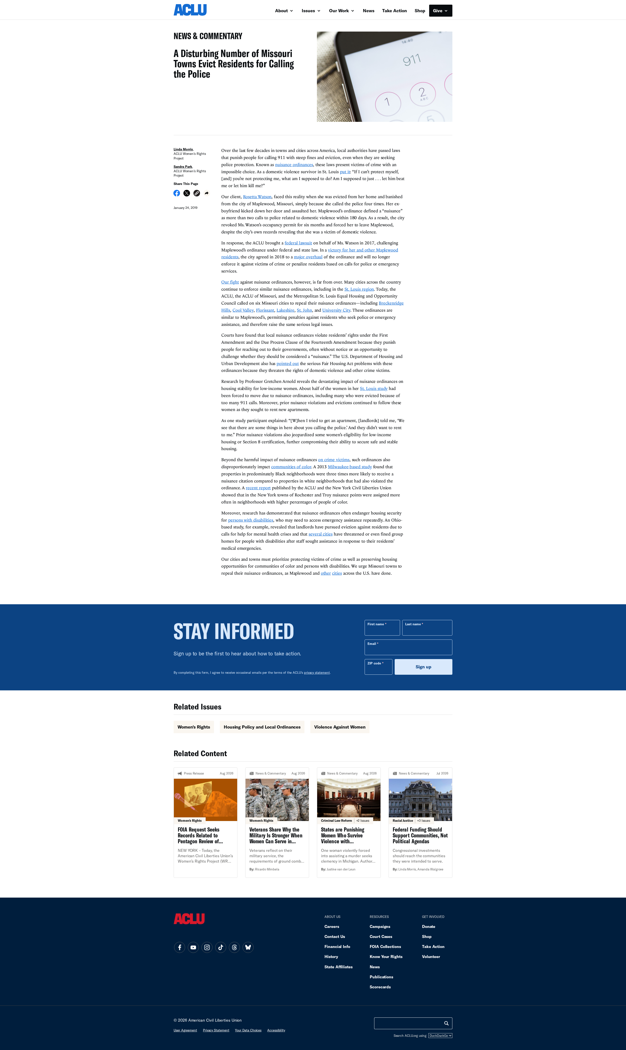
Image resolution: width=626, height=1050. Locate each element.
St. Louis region (359, 289)
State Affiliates (338, 966)
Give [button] (438, 10)
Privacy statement (216, 1030)
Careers (331, 926)
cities (337, 573)
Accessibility (276, 1030)
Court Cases (381, 936)
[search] (446, 1023)
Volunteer (431, 956)
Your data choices (248, 1030)
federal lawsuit (298, 243)
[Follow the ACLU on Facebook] (179, 947)
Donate (428, 926)
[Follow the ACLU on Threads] (234, 947)
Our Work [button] (339, 10)
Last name (413, 624)
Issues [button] (309, 10)
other (326, 573)
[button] (196, 194)
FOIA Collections (385, 946)
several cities (321, 534)
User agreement (185, 1030)
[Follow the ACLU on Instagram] (207, 947)
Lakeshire (285, 310)
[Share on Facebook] (176, 194)
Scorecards (380, 986)
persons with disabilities (250, 520)
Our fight (230, 282)
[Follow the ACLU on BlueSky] (248, 947)
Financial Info (337, 946)
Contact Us (334, 936)
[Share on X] (186, 194)
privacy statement (317, 672)
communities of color (291, 466)
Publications (381, 976)
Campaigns (380, 926)
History (331, 956)
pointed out (288, 363)
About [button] (282, 10)
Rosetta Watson (257, 196)
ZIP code (374, 663)
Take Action (394, 10)
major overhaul (308, 257)
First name (376, 624)
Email (372, 644)
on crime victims (333, 459)
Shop (420, 10)
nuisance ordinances (294, 164)
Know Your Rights (386, 956)
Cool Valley (243, 310)
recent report (258, 488)
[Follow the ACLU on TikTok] (220, 947)
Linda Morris (183, 149)
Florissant (265, 310)
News (368, 10)
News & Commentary (206, 37)
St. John (304, 310)
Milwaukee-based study (350, 466)
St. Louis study (374, 388)
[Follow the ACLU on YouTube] (193, 947)
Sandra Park (183, 167)
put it (345, 171)
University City (336, 310)
